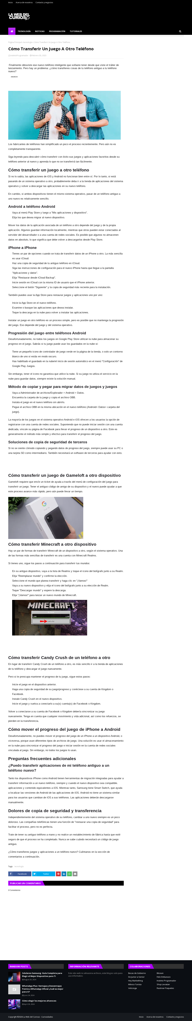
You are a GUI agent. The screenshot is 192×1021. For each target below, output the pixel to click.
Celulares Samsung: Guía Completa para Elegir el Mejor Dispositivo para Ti (42, 974)
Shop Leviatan (163, 984)
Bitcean (160, 973)
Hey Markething (135, 980)
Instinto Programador (166, 980)
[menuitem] (11, 31)
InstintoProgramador (19, 55)
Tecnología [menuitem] (24, 31)
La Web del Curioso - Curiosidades (38, 1017)
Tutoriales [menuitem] (76, 31)
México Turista (134, 984)
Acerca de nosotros (24, 2)
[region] (64, 82)
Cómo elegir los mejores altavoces (39, 1000)
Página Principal (15, 42)
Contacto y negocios (44, 2)
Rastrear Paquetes (165, 988)
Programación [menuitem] (57, 31)
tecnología (27, 42)
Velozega (132, 988)
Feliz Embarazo (164, 977)
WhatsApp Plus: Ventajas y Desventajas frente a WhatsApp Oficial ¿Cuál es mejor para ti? (42, 989)
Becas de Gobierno (137, 973)
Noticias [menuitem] (40, 31)
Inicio (10, 2)
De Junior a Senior (136, 977)
